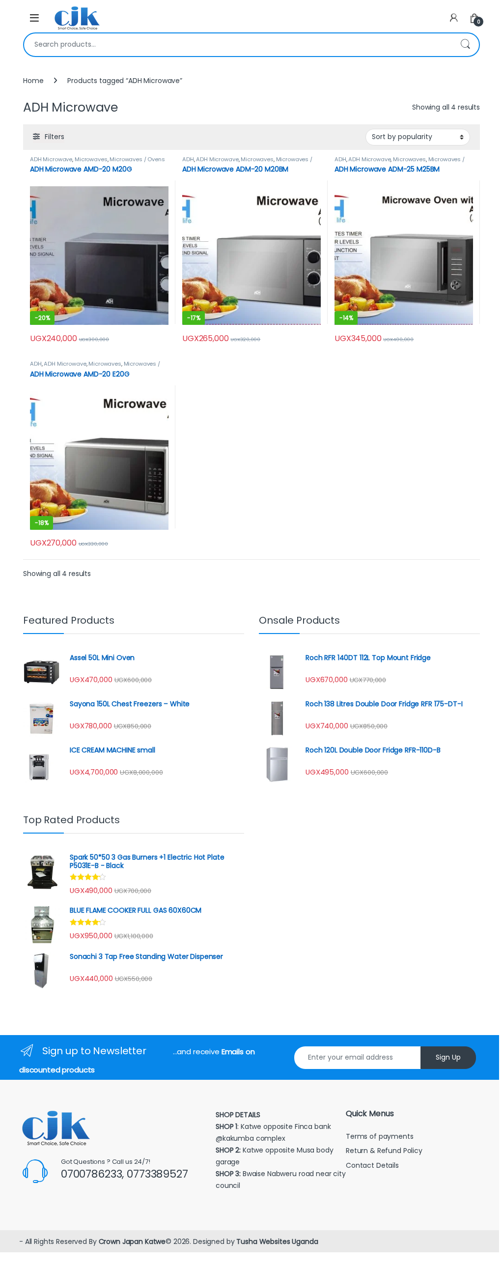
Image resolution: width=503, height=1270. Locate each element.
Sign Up (448, 1057)
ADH (188, 159)
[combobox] (237, 44)
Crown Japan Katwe (132, 1241)
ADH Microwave (51, 159)
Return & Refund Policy (384, 1150)
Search (465, 44)
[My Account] (453, 18)
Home (33, 81)
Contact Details (373, 1165)
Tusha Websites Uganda (276, 1241)
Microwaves (91, 159)
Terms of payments (380, 1136)
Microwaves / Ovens (137, 159)
